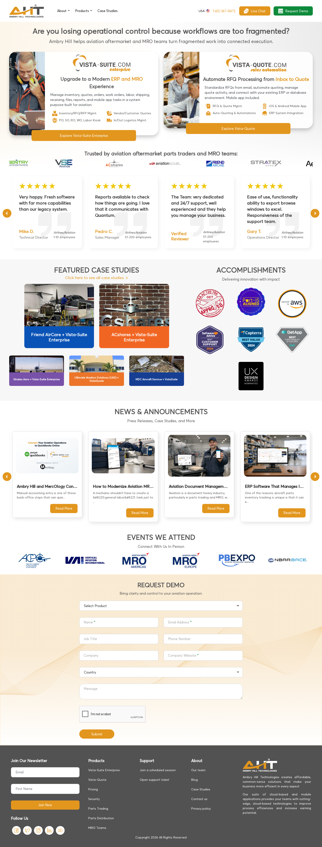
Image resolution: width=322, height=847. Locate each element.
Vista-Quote (97, 780)
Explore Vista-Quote (238, 128)
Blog (194, 780)
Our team (198, 770)
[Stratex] (251, 163)
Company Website (182, 655)
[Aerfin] (301, 163)
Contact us (199, 799)
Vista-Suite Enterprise (104, 770)
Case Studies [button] (107, 11)
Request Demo (296, 11)
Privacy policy (201, 809)
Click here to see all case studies (94, 277)
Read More (63, 508)
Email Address (178, 622)
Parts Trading (98, 809)
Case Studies (200, 789)
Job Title (90, 639)
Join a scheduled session (158, 770)
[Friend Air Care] (200, 163)
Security (94, 799)
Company (91, 655)
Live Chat (258, 11)
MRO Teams (97, 828)
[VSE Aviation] (48, 163)
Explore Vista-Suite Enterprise (84, 135)
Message (90, 689)
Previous (7, 213)
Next (315, 213)
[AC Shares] (99, 163)
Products (82, 11)
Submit (97, 734)
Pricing (93, 789)
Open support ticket (154, 780)
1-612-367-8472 (217, 11)
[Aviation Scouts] (149, 163)
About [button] (62, 11)
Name (88, 622)
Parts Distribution (101, 818)
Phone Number (179, 639)
